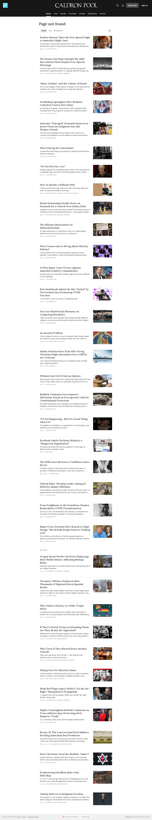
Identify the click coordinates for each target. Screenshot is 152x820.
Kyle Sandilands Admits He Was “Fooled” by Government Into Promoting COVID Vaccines (64, 292)
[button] (48, 14)
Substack (128, 817)
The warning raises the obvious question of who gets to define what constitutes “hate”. (62, 448)
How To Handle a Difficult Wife (57, 184)
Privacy (19, 817)
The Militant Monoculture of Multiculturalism (56, 226)
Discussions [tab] (58, 31)
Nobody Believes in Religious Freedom (61, 794)
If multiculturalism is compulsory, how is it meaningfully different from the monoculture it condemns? (63, 232)
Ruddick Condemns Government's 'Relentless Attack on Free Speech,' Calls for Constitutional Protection (64, 397)
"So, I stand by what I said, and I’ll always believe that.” (62, 719)
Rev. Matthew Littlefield (69, 193)
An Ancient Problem (51, 333)
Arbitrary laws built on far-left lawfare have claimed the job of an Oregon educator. (65, 567)
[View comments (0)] (58, 52)
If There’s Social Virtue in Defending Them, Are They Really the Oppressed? (64, 629)
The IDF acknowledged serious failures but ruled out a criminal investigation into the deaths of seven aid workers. (64, 134)
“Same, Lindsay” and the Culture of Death (63, 83)
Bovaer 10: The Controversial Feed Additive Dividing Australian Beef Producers (64, 734)
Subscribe (132, 5)
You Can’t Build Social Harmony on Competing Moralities (59, 313)
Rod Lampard (65, 73)
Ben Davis (49, 452)
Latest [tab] (43, 31)
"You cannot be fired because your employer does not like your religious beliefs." (63, 362)
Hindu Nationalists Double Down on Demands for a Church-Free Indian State (63, 205)
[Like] (41, 116)
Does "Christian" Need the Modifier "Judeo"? (64, 754)
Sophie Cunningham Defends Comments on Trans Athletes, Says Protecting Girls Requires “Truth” (64, 713)
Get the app (85, 817)
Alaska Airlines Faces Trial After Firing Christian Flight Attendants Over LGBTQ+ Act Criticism (63, 354)
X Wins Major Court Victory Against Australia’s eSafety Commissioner (60, 269)
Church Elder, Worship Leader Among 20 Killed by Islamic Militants (63, 485)
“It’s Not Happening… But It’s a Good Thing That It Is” (64, 420)
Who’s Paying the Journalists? (57, 148)
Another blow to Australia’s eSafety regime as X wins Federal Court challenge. (64, 275)
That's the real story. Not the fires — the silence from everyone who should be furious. (61, 656)
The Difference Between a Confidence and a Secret (65, 463)
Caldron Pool (51, 49)
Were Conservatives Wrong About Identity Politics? (64, 248)
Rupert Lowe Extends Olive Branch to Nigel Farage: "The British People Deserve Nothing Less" (65, 529)
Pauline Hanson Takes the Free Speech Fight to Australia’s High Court (65, 39)
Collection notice (33, 817)
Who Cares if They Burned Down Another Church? (63, 650)
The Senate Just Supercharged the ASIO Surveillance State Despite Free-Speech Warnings (62, 62)
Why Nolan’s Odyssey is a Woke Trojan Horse (62, 607)
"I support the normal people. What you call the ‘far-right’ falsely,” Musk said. (63, 696)
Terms (24, 817)
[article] (76, 44)
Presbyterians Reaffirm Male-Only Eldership (59, 774)
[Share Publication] (122, 5)
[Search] (117, 5)
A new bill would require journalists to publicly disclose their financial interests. (64, 152)
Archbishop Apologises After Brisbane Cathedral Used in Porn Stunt (61, 103)
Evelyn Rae (67, 744)
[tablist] (52, 30)
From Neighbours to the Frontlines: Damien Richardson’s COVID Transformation (64, 507)
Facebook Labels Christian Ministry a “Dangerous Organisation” (61, 442)
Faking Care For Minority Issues (58, 670)
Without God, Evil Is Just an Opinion (60, 376)
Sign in (145, 5)
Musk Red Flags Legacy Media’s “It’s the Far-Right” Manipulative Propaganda (65, 690)
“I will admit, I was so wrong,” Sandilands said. (59, 298)
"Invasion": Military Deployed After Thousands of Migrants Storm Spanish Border (61, 584)
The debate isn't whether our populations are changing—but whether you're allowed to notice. (64, 426)
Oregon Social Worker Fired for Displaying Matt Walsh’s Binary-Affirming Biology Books (64, 559)
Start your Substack (71, 817)
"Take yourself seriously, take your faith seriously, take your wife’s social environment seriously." (64, 189)
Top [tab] (50, 31)
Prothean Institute (67, 660)
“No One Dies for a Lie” (53, 166)
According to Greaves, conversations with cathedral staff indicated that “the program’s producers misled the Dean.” (63, 109)
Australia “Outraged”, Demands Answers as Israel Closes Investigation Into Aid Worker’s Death (64, 126)
